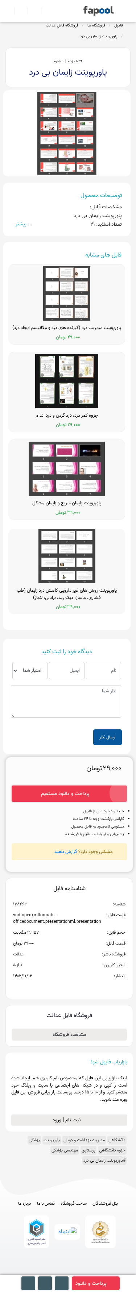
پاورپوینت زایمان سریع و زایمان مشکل (66, 503)
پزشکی (34, 1140)
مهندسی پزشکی (64, 1150)
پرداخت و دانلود (91, 1283)
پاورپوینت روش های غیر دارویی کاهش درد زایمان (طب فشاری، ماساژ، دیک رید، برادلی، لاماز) (67, 594)
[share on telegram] (60, 988)
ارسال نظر (107, 737)
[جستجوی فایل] (44, 10)
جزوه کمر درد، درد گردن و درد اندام (67, 415)
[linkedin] (94, 1271)
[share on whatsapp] (69, 988)
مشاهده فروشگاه (69, 1034)
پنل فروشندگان (105, 1203)
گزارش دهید (65, 851)
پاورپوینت (52, 1140)
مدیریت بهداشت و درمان (84, 1140)
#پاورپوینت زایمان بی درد (104, 1160)
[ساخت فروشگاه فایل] (31, 10)
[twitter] (81, 1271)
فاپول (118, 25)
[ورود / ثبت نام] (18, 10)
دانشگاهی (116, 1140)
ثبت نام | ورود (67, 1120)
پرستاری (88, 1150)
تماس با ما (46, 1203)
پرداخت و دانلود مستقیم (65, 793)
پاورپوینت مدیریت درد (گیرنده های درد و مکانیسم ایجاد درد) (66, 328)
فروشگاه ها (96, 25)
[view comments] (78, 988)
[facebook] (41, 1271)
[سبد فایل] (8, 10)
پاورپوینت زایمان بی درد (99, 36)
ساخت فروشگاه (74, 1203)
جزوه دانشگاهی (112, 1150)
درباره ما (24, 1203)
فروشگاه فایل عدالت (62, 25)
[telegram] (54, 1271)
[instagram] (68, 1271)
